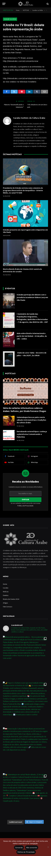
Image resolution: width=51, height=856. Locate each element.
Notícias (5, 592)
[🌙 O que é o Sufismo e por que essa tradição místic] (25, 704)
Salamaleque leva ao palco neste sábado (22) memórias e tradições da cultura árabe (31, 420)
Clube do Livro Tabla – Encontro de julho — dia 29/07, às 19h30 (31, 354)
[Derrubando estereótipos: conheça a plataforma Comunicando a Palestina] (9, 435)
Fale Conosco (7, 607)
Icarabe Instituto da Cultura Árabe (29, 118)
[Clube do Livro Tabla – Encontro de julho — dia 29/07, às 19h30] (9, 359)
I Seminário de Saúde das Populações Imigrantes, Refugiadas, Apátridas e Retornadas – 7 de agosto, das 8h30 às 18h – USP (32, 318)
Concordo (19, 847)
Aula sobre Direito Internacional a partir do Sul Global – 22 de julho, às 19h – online (32, 336)
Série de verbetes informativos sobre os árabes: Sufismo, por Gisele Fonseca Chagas (24, 409)
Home (5, 584)
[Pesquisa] (47, 3)
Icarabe (5, 588)
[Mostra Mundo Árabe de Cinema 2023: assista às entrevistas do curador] (25, 253)
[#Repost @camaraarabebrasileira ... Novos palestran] (25, 658)
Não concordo (31, 847)
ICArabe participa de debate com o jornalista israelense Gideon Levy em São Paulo (32, 297)
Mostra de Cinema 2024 (11, 599)
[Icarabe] (25, 4)
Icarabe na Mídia (10, 19)
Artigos (5, 603)
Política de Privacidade (25, 506)
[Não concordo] (48, 847)
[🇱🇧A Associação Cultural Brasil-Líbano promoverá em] (25, 749)
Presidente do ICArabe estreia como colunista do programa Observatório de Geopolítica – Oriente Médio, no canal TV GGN (23, 190)
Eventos (5, 595)
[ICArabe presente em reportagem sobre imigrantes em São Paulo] (25, 213)
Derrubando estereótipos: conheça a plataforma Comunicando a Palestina (32, 434)
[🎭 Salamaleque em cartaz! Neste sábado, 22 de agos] (25, 795)
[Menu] (3, 3)
